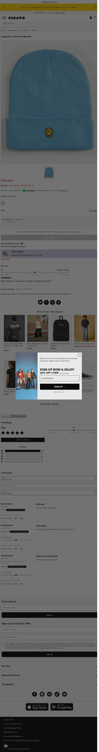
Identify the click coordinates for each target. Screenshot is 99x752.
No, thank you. (59, 392)
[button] (96, 329)
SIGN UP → (59, 386)
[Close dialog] (79, 355)
